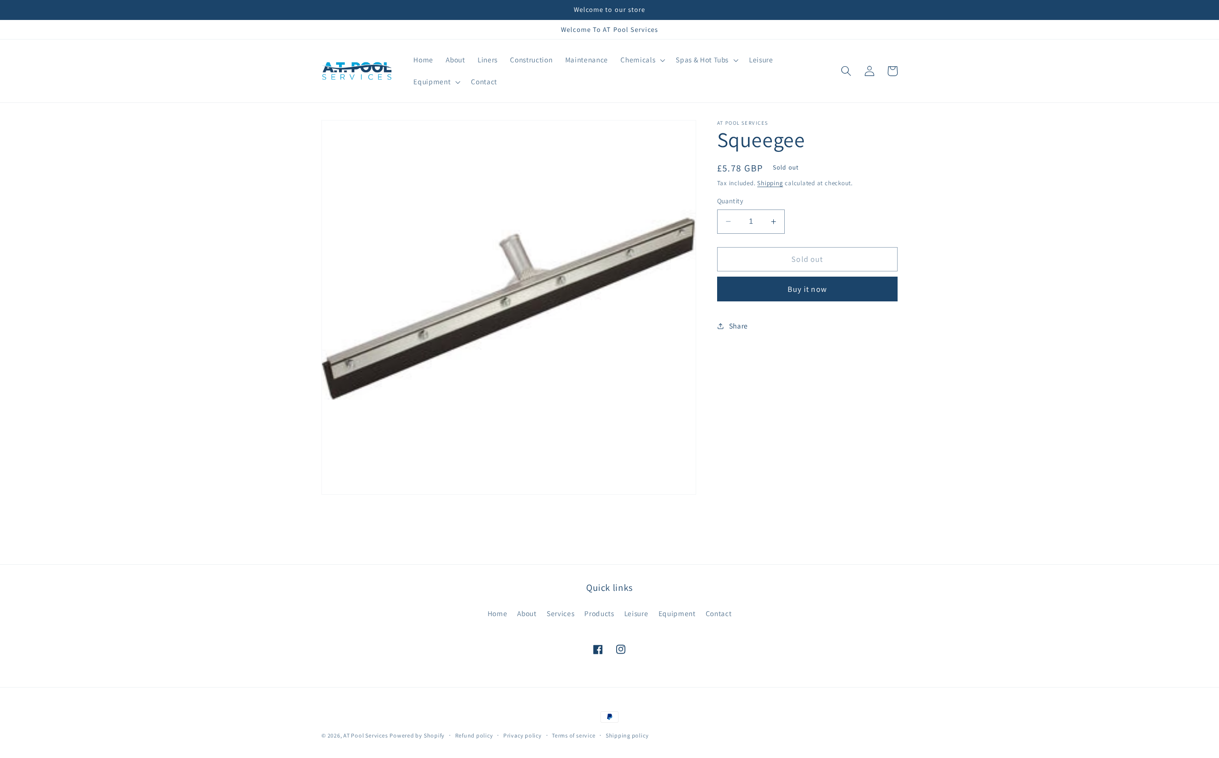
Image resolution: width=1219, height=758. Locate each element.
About (526, 613)
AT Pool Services (365, 735)
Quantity (730, 200)
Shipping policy (627, 735)
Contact (719, 613)
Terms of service (573, 735)
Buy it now (807, 289)
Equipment (677, 613)
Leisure (636, 613)
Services (560, 613)
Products (599, 613)
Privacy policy (522, 735)
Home (498, 613)
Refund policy (474, 735)
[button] (641, 60)
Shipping (770, 183)
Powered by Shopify (417, 735)
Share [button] (738, 325)
